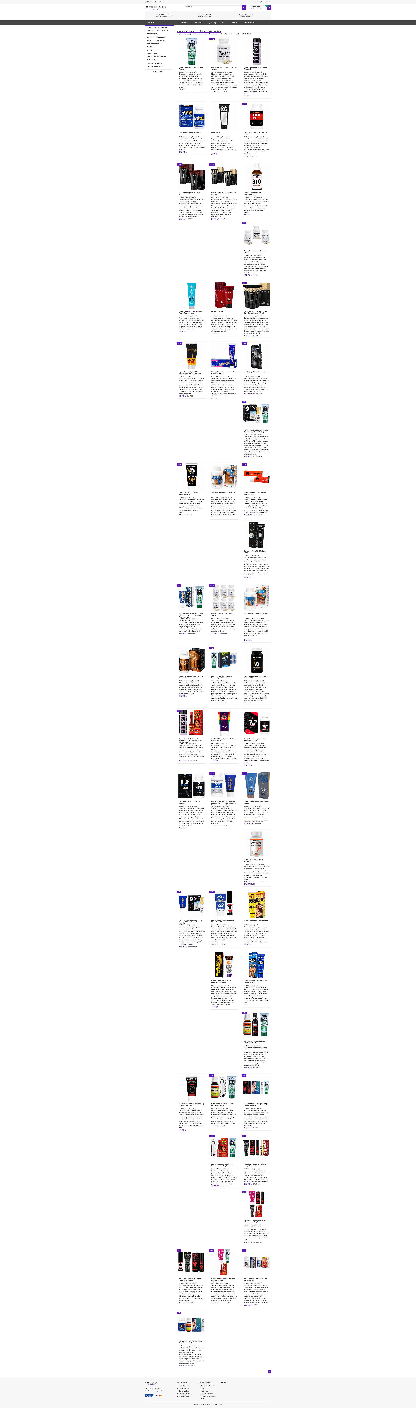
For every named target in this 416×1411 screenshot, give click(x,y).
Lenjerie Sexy (153, 43)
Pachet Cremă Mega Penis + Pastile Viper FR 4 (221, 677)
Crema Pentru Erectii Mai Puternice (256, 920)
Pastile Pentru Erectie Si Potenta (256, 613)
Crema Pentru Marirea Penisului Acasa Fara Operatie (190, 312)
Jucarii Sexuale (183, 23)
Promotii (203, 1388)
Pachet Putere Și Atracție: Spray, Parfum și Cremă (256, 1104)
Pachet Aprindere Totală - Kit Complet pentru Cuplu (221, 1165)
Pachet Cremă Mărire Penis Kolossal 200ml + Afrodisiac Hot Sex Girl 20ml (190, 740)
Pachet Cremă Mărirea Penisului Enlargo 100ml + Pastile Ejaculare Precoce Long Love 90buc (223, 803)
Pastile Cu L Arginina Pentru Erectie (189, 802)
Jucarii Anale (153, 53)
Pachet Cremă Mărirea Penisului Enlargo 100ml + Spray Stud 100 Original (190, 921)
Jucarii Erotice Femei (156, 56)
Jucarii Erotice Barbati (157, 30)
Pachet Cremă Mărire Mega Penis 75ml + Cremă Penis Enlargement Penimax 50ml (191, 615)
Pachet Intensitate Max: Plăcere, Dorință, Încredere (223, 1279)
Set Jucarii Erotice (155, 66)
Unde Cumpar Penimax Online (190, 132)
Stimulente (197, 23)
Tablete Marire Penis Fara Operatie (224, 493)
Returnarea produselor (208, 1396)
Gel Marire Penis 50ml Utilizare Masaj (255, 551)
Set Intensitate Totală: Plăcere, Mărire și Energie (222, 1104)
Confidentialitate (184, 1396)
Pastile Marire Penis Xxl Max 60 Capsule (255, 133)
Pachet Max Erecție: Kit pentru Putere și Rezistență (190, 1279)
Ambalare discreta (185, 1393)
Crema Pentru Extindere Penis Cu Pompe (191, 68)
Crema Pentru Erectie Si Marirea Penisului (255, 68)
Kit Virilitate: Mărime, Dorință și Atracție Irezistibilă (190, 1342)
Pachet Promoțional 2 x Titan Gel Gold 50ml (223, 193)
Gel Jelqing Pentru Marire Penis (255, 372)
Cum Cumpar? (184, 1386)
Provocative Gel (217, 311)
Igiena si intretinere (156, 40)
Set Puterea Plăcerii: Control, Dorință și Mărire (254, 1042)
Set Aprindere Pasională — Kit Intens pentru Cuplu (255, 1221)
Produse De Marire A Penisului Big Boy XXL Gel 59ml (191, 1104)
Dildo (149, 47)
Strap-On (151, 60)
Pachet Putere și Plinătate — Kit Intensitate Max (255, 1279)
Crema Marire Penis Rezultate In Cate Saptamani (223, 372)
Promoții (234, 23)
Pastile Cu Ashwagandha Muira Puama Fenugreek (255, 739)
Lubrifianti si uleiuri (156, 37)
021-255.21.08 (152, 2)
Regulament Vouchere (208, 1386)
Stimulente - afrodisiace (158, 27)
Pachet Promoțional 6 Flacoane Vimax (222, 614)
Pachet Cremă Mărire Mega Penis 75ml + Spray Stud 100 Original (256, 431)
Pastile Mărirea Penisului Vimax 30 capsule (224, 68)
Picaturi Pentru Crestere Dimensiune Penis (252, 193)
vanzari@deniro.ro (158, 1391)
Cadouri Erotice (154, 63)
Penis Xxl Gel (216, 132)
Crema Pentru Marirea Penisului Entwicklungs (255, 493)
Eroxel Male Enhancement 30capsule (253, 860)
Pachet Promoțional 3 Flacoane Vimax (255, 251)
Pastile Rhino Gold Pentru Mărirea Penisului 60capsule (256, 677)
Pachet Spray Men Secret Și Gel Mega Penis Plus (223, 921)
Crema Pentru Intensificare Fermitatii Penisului (221, 981)
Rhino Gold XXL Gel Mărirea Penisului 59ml (189, 493)
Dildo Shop (204, 1391)
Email (164, 2)
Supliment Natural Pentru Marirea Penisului (191, 677)
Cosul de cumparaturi (208, 1393)
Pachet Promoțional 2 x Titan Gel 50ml (191, 193)
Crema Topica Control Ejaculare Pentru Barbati (255, 981)
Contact (267, 2)
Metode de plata (184, 1388)
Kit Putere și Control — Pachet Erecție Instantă (255, 1165)
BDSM (149, 50)
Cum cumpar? (257, 2)
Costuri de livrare (185, 1391)
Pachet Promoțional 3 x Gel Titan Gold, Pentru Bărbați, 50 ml (256, 312)
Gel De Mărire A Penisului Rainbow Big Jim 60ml (224, 739)
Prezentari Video (248, 23)
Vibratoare (152, 34)
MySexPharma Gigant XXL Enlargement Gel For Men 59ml (190, 372)
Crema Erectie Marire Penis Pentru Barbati (256, 802)
